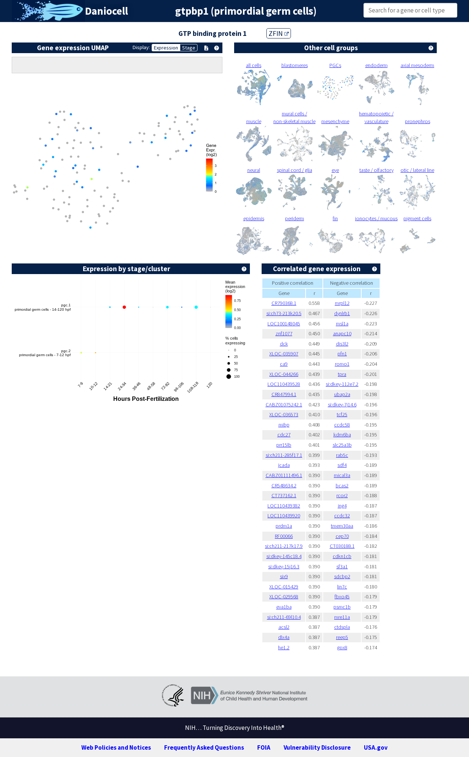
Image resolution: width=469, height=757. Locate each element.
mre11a (342, 617)
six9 (284, 576)
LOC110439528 (283, 384)
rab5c (342, 455)
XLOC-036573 (283, 414)
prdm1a (284, 525)
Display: (141, 47)
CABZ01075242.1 (284, 404)
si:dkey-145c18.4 (284, 556)
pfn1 (342, 353)
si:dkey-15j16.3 (283, 566)
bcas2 (342, 485)
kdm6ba (342, 434)
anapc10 (342, 333)
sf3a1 (342, 566)
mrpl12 (342, 303)
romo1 (342, 364)
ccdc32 (342, 515)
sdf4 (342, 465)
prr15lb (283, 445)
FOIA (263, 747)
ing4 (342, 505)
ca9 (284, 364)
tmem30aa (342, 525)
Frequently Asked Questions (204, 747)
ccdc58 (342, 424)
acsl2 (283, 627)
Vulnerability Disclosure (317, 747)
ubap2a (342, 394)
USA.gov (376, 747)
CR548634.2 (284, 485)
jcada (284, 465)
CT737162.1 (284, 495)
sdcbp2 (342, 576)
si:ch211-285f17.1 (284, 455)
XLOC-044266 (283, 374)
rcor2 (342, 495)
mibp (283, 424)
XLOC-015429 (283, 586)
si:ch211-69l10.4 (284, 617)
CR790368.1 (284, 303)
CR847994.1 (284, 394)
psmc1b (342, 606)
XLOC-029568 (283, 596)
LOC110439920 (283, 515)
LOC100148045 (283, 323)
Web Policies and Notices (116, 747)
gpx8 (342, 647)
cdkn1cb (342, 556)
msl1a (342, 323)
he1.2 (283, 647)
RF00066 (284, 536)
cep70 (342, 536)
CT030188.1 (342, 546)
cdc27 (284, 434)
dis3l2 (342, 343)
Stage (188, 47)
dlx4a (283, 637)
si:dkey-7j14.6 (342, 404)
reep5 (342, 637)
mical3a (342, 475)
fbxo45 (342, 596)
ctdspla (342, 627)
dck (284, 343)
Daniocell (106, 11)
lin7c (342, 586)
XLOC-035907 (283, 353)
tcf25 (342, 414)
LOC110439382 (283, 505)
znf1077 (284, 333)
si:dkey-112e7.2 (342, 384)
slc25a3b (342, 445)
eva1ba (284, 606)
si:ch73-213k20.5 (284, 313)
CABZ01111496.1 (284, 475)
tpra (342, 374)
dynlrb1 (342, 313)
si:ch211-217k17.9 (284, 546)
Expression (166, 47)
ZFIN (276, 33)
